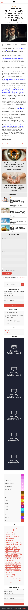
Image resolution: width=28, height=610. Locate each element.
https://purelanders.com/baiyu (8, 141)
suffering (9, 576)
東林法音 (7, 330)
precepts (17, 566)
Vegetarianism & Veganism (13, 580)
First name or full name (9, 295)
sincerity (9, 572)
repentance (17, 570)
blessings (9, 536)
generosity (9, 550)
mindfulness (10, 560)
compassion (10, 542)
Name (4, 251)
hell (8, 554)
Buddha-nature (10, 540)
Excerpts (14, 6)
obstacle (21, 143)
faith (8, 548)
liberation (17, 558)
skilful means (10, 574)
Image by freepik (23, 41)
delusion (16, 143)
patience (17, 562)
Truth (18, 578)
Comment (4, 238)
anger (17, 530)
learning (9, 558)
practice (9, 566)
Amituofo (9, 530)
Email (3, 257)
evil (17, 546)
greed (8, 552)
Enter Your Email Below (9, 300)
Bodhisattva (10, 538)
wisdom (9, 582)
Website (4, 263)
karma (9, 556)
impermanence (16, 554)
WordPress (24, 608)
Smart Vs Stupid (13, 312)
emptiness (9, 546)
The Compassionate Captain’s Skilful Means (14, 322)
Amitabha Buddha (11, 528)
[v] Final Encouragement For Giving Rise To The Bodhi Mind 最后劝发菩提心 (18, 221)
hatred (16, 552)
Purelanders (7, 332)
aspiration (9, 532)
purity (17, 568)
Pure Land (9, 568)
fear (15, 548)
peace (8, 564)
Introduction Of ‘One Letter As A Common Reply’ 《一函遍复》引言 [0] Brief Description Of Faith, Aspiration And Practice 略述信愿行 (17, 213)
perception (16, 564)
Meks (15, 608)
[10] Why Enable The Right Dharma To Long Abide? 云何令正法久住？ (17, 228)
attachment (5, 143)
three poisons (10, 578)
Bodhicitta (18, 536)
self (3, 145)
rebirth (9, 570)
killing (16, 556)
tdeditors (14, 22)
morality (9, 562)
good (17, 550)
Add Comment (19, 22)
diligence (18, 544)
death (18, 542)
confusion (11, 143)
